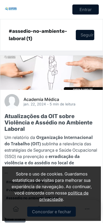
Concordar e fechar (51, 211)
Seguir (87, 35)
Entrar (85, 9)
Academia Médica (41, 99)
